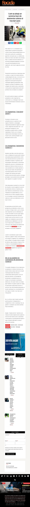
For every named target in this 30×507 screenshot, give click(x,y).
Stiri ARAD (11, 495)
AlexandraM (17, 22)
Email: (16, 440)
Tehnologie (18, 327)
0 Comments (21, 9)
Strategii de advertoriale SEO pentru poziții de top (9, 491)
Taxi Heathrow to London (11, 467)
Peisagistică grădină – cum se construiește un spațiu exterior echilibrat (13, 418)
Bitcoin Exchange (10, 466)
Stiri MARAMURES (19, 498)
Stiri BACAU (20, 495)
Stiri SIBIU (16, 500)
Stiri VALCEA (7, 501)
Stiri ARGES (16, 495)
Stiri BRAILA (12, 501)
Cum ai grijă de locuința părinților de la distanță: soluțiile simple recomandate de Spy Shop (13, 364)
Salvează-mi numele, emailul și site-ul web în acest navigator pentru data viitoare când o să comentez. (14, 449)
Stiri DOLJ (21, 497)
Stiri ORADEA (11, 500)
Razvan (23, 489)
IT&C (3, 483)
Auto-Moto (13, 327)
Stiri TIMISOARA (21, 500)
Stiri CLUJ (17, 497)
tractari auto (14, 226)
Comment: (7, 434)
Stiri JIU (13, 498)
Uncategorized (8, 328)
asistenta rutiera (14, 324)
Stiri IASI (10, 498)
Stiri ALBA (7, 495)
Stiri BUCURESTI (11, 497)
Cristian (12, 372)
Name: (6, 440)
